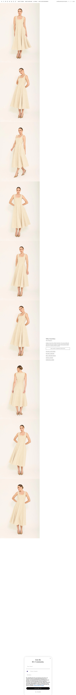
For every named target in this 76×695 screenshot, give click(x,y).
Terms (42, 685)
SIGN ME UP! (38, 688)
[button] (62, 1)
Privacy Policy (37, 685)
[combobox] (28, 671)
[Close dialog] (50, 658)
